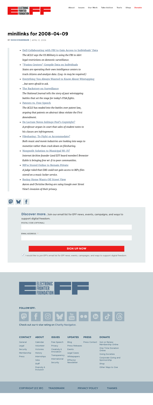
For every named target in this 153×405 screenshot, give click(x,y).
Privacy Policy (88, 388)
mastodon (24, 316)
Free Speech (57, 342)
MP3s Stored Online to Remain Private (45, 165)
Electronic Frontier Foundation (29, 11)
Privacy (54, 345)
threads (119, 316)
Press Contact (90, 342)
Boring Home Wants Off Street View (44, 179)
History (38, 353)
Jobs (37, 360)
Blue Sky (60, 316)
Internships (40, 356)
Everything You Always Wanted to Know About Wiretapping (58, 78)
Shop (128, 7)
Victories (39, 349)
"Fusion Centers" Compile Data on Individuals (50, 64)
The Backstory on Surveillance (40, 88)
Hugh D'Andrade (20, 40)
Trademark (56, 388)
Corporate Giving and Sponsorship (110, 358)
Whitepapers (73, 356)
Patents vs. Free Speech (36, 102)
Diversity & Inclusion (40, 368)
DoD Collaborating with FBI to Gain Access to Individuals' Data (60, 50)
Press (22, 356)
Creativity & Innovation (56, 350)
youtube (71, 316)
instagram (48, 316)
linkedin (95, 316)
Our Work (92, 7)
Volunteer (40, 345)
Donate (138, 7)
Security (23, 349)
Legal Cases (73, 353)
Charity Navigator (65, 324)
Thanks (112, 388)
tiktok (107, 316)
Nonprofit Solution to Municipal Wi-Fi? (46, 150)
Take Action (107, 7)
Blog (69, 342)
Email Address (28, 233)
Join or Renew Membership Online (109, 343)
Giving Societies (107, 354)
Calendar (39, 342)
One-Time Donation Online (109, 349)
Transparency (57, 355)
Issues (81, 7)
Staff (37, 363)
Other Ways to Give (109, 367)
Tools (119, 7)
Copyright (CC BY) (31, 388)
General (23, 342)
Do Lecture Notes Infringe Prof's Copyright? (48, 122)
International (57, 359)
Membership (25, 353)
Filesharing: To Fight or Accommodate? (46, 136)
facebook (36, 316)
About (71, 7)
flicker (83, 316)
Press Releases (74, 345)
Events (70, 349)
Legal (21, 345)
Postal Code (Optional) (32, 223)
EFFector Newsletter (72, 361)
